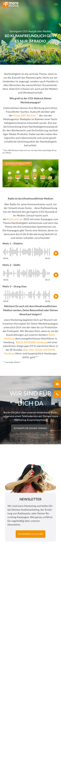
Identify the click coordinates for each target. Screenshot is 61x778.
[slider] (26, 252)
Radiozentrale (15, 219)
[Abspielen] (55, 253)
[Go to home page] (10, 4)
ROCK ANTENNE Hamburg (31, 342)
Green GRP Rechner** (25, 115)
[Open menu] (55, 4)
